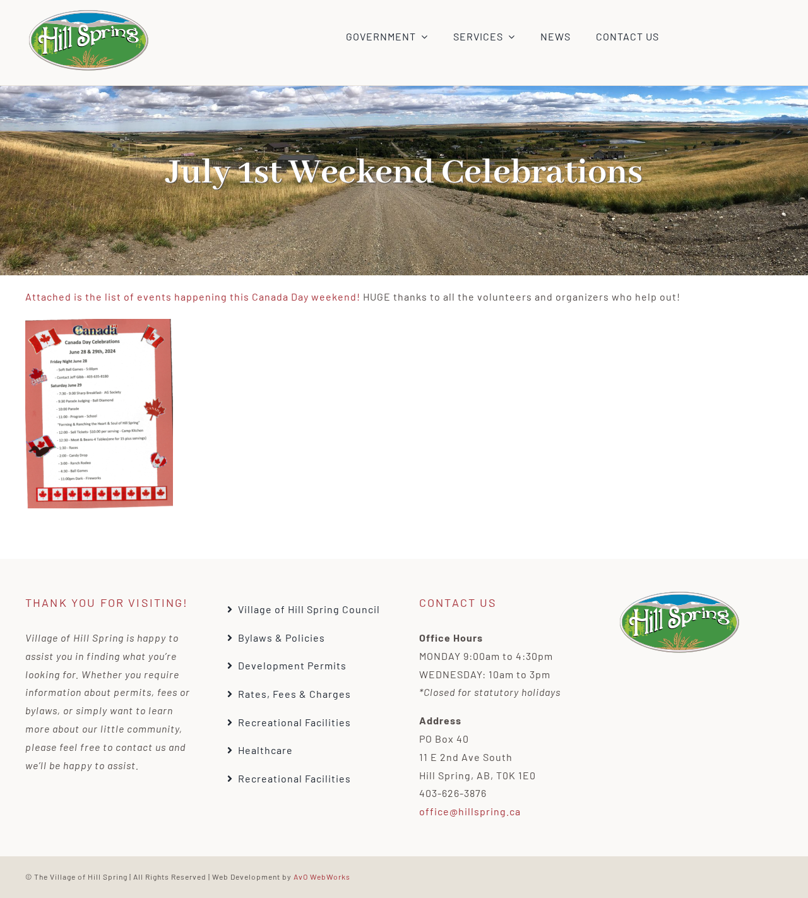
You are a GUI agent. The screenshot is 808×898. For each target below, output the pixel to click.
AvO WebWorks (322, 876)
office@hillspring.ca (470, 811)
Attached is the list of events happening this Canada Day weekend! (192, 296)
